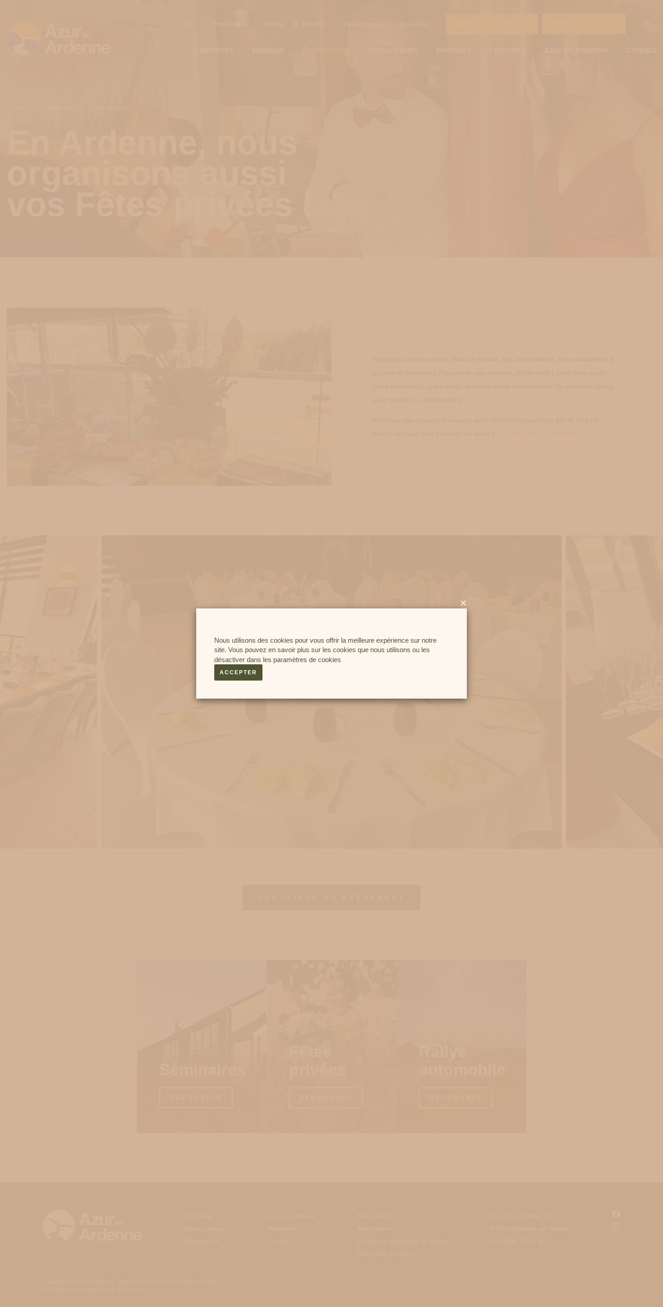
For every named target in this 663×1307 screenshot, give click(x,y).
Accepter (238, 672)
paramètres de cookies (307, 659)
